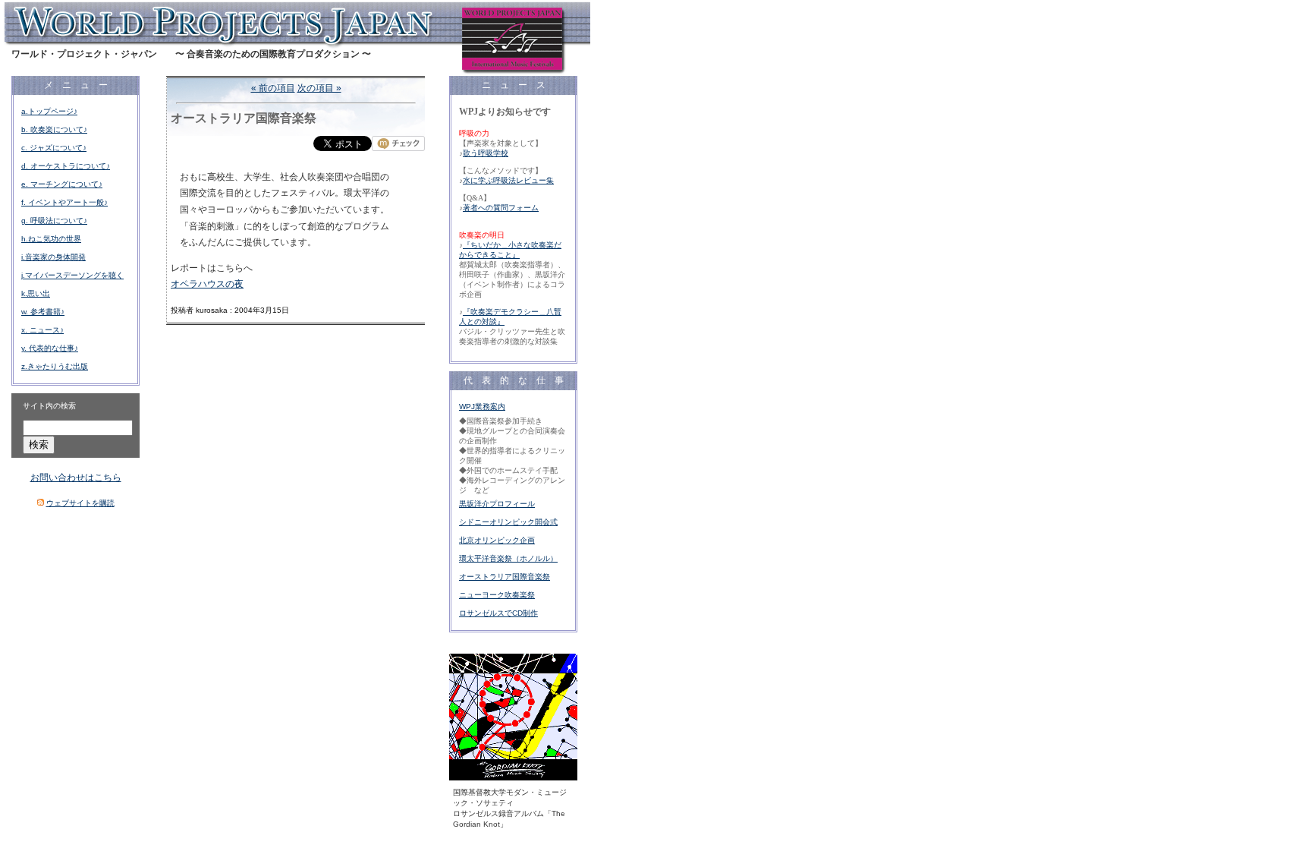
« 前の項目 (273, 88)
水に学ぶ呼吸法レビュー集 (508, 180)
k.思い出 (35, 293)
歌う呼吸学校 (485, 153)
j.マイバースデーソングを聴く (72, 275)
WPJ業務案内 (482, 406)
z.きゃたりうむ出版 (54, 366)
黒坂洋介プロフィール (497, 504)
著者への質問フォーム (501, 207)
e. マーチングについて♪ (61, 184)
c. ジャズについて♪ (53, 147)
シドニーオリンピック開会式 (508, 522)
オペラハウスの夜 (207, 284)
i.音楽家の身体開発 (53, 257)
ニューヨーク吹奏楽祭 (497, 595)
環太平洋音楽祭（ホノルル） (508, 558)
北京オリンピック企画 (497, 540)
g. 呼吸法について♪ (54, 220)
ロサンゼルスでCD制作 (498, 613)
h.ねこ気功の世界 (51, 239)
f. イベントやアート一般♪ (64, 202)
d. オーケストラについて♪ (65, 166)
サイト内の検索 (49, 406)
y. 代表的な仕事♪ (49, 348)
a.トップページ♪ (49, 111)
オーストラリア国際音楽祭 (504, 576)
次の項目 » (319, 88)
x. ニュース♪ (42, 330)
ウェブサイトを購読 (80, 503)
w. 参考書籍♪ (42, 311)
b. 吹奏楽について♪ (54, 129)
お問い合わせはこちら (75, 477)
